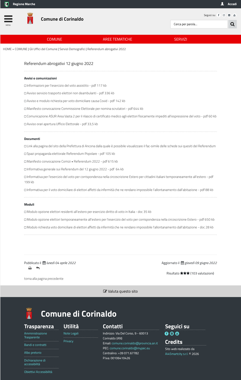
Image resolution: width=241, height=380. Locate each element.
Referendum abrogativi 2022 (106, 49)
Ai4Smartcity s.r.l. (176, 353)
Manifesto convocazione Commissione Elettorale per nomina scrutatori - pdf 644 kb (85, 108)
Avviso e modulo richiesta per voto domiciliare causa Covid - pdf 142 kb (76, 100)
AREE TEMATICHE (117, 39)
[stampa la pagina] (31, 268)
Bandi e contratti (35, 345)
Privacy (68, 341)
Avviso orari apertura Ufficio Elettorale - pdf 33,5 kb (62, 123)
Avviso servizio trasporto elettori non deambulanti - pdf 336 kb (70, 92)
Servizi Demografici (72, 49)
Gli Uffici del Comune (43, 49)
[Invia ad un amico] (39, 268)
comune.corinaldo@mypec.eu (130, 348)
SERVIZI (180, 39)
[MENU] (8, 17)
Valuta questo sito (122, 291)
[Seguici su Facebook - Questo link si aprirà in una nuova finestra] (219, 15)
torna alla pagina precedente (44, 278)
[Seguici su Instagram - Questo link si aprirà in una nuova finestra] (224, 15)
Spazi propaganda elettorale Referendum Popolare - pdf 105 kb (71, 153)
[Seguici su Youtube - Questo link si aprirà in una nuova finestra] (234, 15)
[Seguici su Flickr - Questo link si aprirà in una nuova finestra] (229, 15)
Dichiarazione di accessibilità (35, 362)
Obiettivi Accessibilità (38, 372)
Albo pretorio (32, 353)
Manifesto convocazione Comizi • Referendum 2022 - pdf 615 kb (72, 161)
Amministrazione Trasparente (35, 335)
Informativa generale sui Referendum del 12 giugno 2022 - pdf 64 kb (75, 169)
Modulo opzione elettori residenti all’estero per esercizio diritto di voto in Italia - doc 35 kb (89, 211)
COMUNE (54, 39)
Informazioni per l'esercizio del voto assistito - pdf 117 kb (67, 85)
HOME (7, 49)
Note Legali (71, 333)
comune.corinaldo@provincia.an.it (135, 343)
